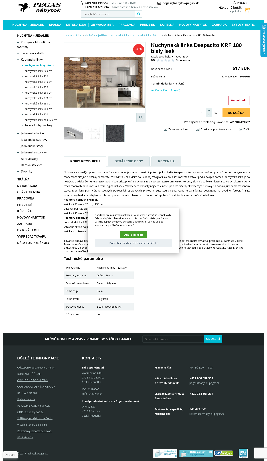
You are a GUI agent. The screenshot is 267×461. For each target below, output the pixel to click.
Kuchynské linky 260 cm (38, 92)
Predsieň (147, 24)
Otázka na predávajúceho (216, 129)
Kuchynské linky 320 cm (38, 114)
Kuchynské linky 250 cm (38, 87)
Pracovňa (126, 24)
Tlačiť (246, 129)
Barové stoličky (31, 165)
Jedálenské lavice (32, 133)
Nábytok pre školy (33, 242)
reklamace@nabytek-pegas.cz (206, 413)
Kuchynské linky (32, 59)
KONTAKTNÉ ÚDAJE (29, 374)
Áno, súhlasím (133, 234)
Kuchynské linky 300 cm (38, 109)
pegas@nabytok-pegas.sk (181, 3)
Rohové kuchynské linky (38, 125)
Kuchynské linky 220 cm (38, 76)
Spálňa (55, 24)
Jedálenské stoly (32, 146)
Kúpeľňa (167, 24)
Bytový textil (243, 24)
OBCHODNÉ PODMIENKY (32, 380)
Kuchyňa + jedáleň (28, 24)
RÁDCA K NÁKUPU (28, 393)
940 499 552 (197, 409)
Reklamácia (25, 437)
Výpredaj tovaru (31, 236)
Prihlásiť (241, 2)
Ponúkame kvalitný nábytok (33, 405)
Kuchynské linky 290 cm (38, 103)
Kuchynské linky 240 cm (38, 81)
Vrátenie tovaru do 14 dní (32, 424)
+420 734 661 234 (201, 394)
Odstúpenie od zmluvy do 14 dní (36, 367)
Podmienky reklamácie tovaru (34, 431)
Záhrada (219, 24)
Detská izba (76, 24)
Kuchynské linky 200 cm (38, 71)
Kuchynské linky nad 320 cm (41, 120)
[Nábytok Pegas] (39, 8)
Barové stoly (29, 159)
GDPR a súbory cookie (30, 412)
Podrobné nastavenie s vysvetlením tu (133, 243)
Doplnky (26, 171)
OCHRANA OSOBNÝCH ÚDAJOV (36, 386)
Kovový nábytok (193, 24)
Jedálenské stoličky (34, 152)
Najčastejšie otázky (164, 90)
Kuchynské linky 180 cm (40, 65)
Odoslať (213, 338)
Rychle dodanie (26, 399)
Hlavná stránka (72, 35)
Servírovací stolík (32, 53)
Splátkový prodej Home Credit (34, 418)
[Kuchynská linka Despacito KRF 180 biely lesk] (104, 82)
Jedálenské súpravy (34, 140)
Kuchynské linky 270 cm (38, 98)
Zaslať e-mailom (178, 129)
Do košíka (236, 112)
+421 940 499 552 (96, 3)
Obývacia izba (102, 24)
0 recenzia (183, 60)
